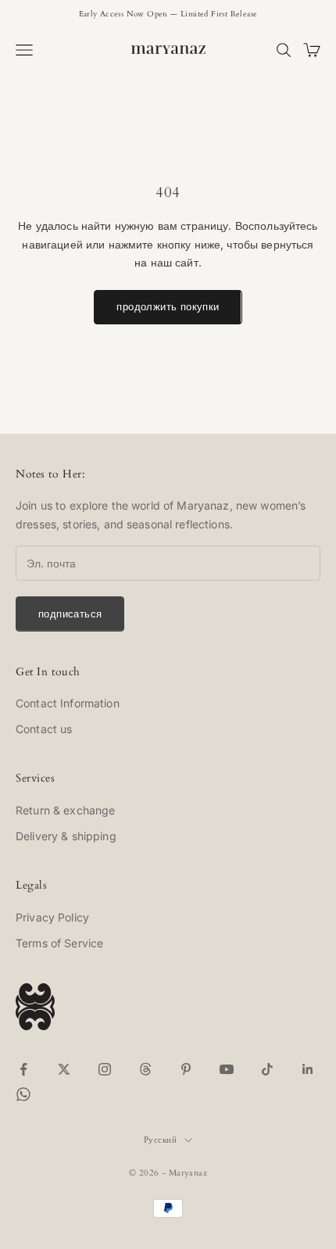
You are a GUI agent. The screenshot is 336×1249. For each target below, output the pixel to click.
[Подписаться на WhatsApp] (23, 1094)
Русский (160, 1140)
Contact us (44, 728)
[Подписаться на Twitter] (64, 1069)
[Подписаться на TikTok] (267, 1069)
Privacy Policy (52, 917)
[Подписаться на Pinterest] (186, 1069)
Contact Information (68, 703)
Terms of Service (59, 943)
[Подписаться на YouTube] (226, 1069)
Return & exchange (65, 810)
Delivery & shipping (66, 836)
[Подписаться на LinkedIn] (308, 1069)
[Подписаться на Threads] (145, 1069)
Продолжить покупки (167, 306)
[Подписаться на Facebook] (23, 1069)
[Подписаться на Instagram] (105, 1069)
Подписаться (70, 613)
